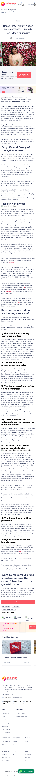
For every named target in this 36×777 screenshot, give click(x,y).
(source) (11, 262)
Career (14, 748)
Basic (26, 760)
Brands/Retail (9, 9)
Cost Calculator (6, 729)
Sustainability (5, 723)
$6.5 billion (8, 291)
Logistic (4, 716)
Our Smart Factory (21, 713)
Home (3, 9)
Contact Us (15, 741)
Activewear (28, 757)
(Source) (13, 279)
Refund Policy (17, 771)
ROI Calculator (6, 732)
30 (19, 302)
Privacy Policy (8, 771)
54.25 (23, 287)
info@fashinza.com (17, 697)
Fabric (3, 744)
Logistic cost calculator (8, 719)
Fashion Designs (6, 741)
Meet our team (16, 744)
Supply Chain (5, 751)
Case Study (5, 726)
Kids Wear (27, 748)
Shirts (26, 741)
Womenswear (28, 744)
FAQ (14, 754)
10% (20, 551)
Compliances (5, 713)
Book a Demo (18, 602)
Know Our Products (7, 748)
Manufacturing (6, 757)
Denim (27, 751)
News (14, 9)
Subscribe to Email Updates (24, 75)
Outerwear (28, 754)
